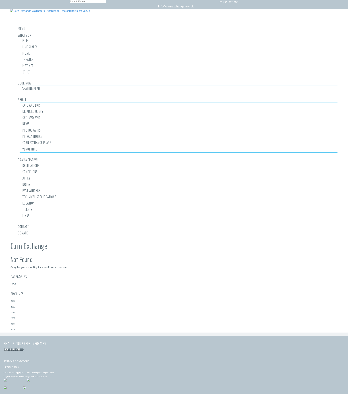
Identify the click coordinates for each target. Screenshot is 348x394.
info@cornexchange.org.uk (176, 6)
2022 (13, 318)
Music (26, 53)
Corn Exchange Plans (36, 143)
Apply (26, 178)
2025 (13, 307)
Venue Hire (29, 149)
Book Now (24, 83)
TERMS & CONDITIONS (17, 361)
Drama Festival (28, 160)
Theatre (27, 59)
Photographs (31, 130)
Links (26, 216)
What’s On (24, 35)
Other (26, 72)
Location (28, 203)
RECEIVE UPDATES (12, 349)
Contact (23, 226)
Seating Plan (31, 88)
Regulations (30, 165)
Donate (23, 233)
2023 (13, 312)
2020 (13, 324)
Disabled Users (32, 111)
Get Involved (31, 117)
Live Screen (30, 47)
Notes (26, 184)
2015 (13, 329)
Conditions (30, 172)
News (25, 124)
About (22, 99)
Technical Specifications (39, 197)
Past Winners (31, 190)
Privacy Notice (32, 136)
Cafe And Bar (31, 105)
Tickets (27, 209)
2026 (13, 301)
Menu (21, 29)
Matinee (27, 66)
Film (25, 40)
